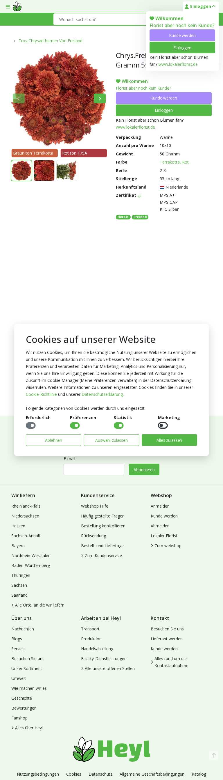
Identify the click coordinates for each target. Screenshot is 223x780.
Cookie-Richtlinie (41, 394)
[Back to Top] (213, 755)
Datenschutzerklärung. (103, 394)
